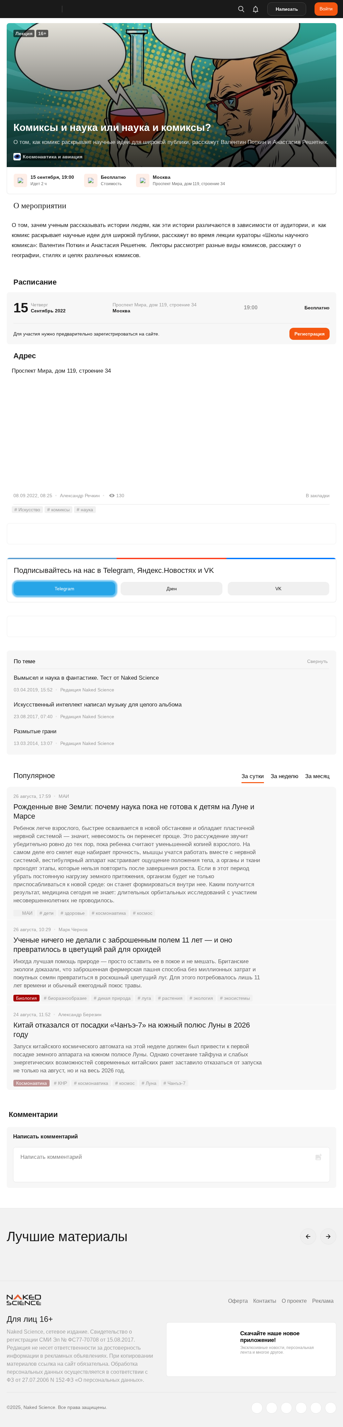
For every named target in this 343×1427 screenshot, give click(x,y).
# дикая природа (112, 998)
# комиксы (58, 509)
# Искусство (27, 509)
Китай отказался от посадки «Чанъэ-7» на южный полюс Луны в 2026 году (131, 1030)
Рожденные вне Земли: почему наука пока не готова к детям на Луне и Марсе (133, 811)
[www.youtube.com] (286, 1408)
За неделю (284, 776)
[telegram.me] (316, 1408)
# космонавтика (109, 913)
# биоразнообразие (65, 998)
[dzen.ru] (301, 1408)
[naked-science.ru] (330, 1408)
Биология (26, 998)
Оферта (238, 1301)
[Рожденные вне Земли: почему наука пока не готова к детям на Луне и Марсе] (301, 832)
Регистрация (309, 333)
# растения (170, 998)
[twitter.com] (257, 1408)
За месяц (317, 776)
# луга (144, 998)
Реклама (323, 1301)
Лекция (23, 33)
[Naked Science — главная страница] (41, 9)
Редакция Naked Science (87, 689)
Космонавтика (31, 1083)
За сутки (253, 776)
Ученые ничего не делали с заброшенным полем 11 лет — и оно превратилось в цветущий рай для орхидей (122, 945)
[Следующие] (328, 1236)
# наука (85, 509)
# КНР (60, 1083)
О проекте (294, 1301)
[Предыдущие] (308, 1236)
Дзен (171, 588)
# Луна (149, 1083)
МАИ (27, 913)
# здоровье (73, 913)
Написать (287, 9)
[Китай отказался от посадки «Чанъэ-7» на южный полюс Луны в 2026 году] (301, 1050)
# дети (47, 913)
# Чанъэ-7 (174, 1083)
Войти (326, 8)
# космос (142, 913)
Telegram (64, 588)
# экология (201, 998)
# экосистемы (235, 998)
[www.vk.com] (271, 1408)
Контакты (264, 1301)
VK (278, 588)
